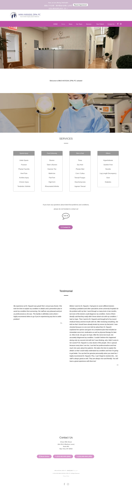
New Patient (100, 24)
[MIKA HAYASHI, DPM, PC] (25, 19)
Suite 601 (66, 446)
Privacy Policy (66, 476)
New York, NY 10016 (66, 449)
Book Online (45, 456)
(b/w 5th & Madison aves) (66, 444)
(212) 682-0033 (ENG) (63, 456)
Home (63, 24)
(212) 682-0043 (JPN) (85, 456)
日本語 (55, 24)
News (70, 24)
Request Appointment (80, 5)
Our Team (79, 24)
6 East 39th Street (66, 442)
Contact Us (111, 24)
